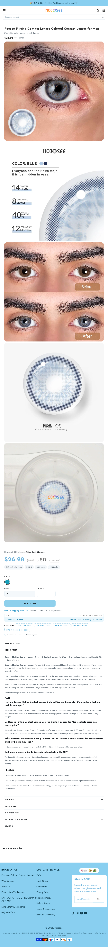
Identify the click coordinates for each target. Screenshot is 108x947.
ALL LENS (14, 552)
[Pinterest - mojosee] (81, 913)
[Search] (103, 17)
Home (6, 552)
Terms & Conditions (45, 909)
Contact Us (41, 886)
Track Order (42, 881)
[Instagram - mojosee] (77, 913)
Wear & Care (7, 881)
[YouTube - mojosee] (85, 913)
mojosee (59, 927)
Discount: (9, 625)
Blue (8, 582)
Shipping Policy (43, 897)
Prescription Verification (12, 892)
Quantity (42, 588)
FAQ (38, 875)
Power (7, 588)
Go (98, 899)
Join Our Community (45, 914)
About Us (5, 886)
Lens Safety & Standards (13, 906)
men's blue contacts (29, 692)
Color (7, 576)
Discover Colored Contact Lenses (17, 875)
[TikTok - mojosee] (73, 913)
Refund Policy (43, 903)
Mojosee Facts (8, 912)
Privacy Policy (43, 892)
